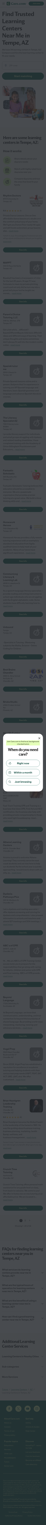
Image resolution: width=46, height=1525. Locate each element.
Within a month (23, 772)
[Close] (39, 738)
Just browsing (23, 781)
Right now (23, 763)
